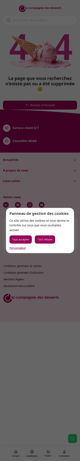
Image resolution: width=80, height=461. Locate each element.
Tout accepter (20, 239)
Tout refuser (44, 239)
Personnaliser (17, 248)
